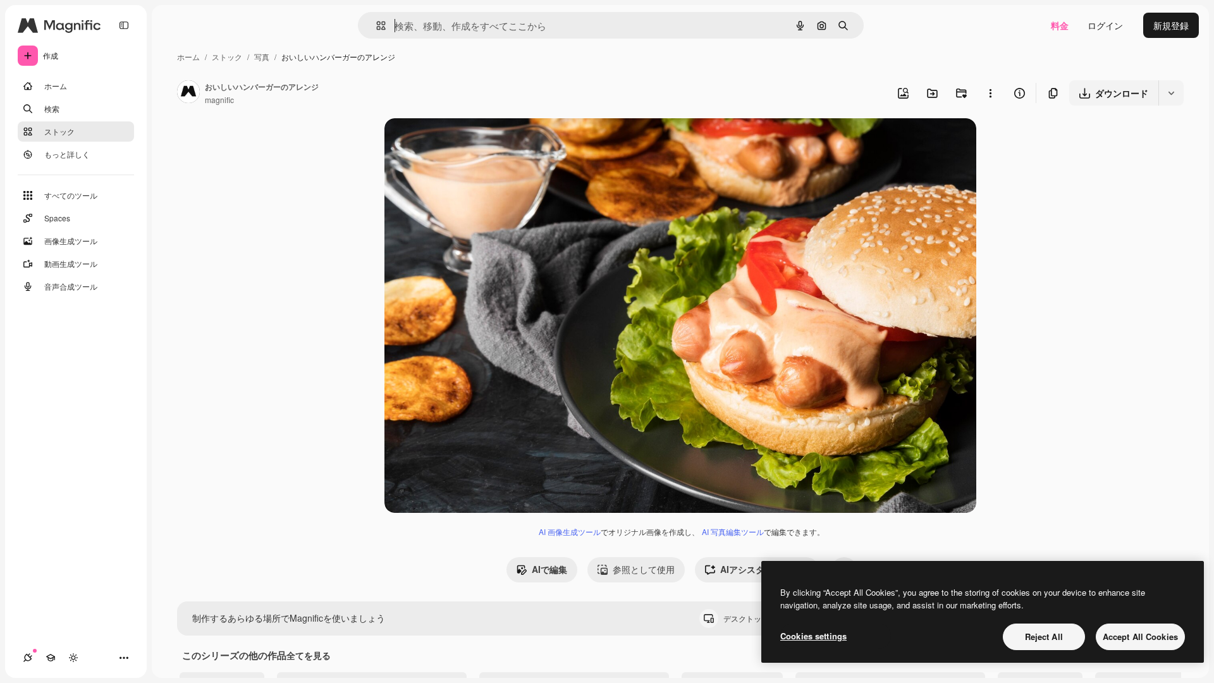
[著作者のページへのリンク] (188, 93)
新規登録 (1171, 25)
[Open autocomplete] (376, 25)
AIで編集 (549, 569)
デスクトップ (756, 618)
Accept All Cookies (1140, 637)
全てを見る (308, 655)
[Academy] (50, 658)
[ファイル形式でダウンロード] (1171, 93)
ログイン (1105, 25)
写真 (261, 56)
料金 (1060, 25)
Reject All (1044, 637)
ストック (227, 56)
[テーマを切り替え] (73, 658)
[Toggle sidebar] (124, 25)
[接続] (28, 658)
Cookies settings (813, 636)
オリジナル (471, 142)
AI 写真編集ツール (733, 531)
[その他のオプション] (990, 93)
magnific (219, 99)
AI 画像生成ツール (570, 531)
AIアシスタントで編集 (764, 569)
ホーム (188, 56)
